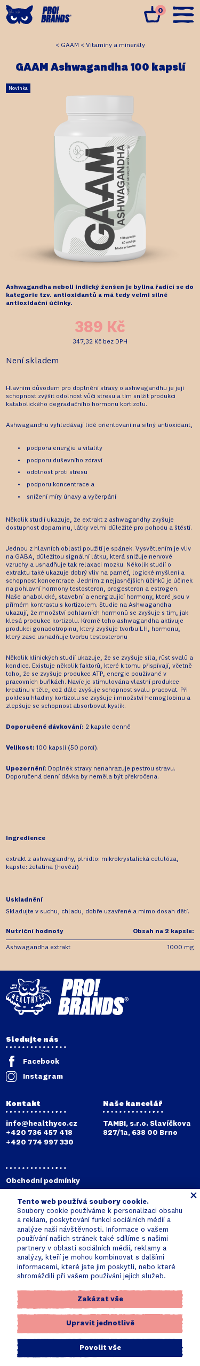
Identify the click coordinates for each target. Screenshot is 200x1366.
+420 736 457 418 (39, 1132)
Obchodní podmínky (43, 1181)
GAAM (70, 45)
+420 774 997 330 (40, 1142)
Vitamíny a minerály (115, 45)
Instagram (43, 1076)
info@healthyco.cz (41, 1123)
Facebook (41, 1061)
